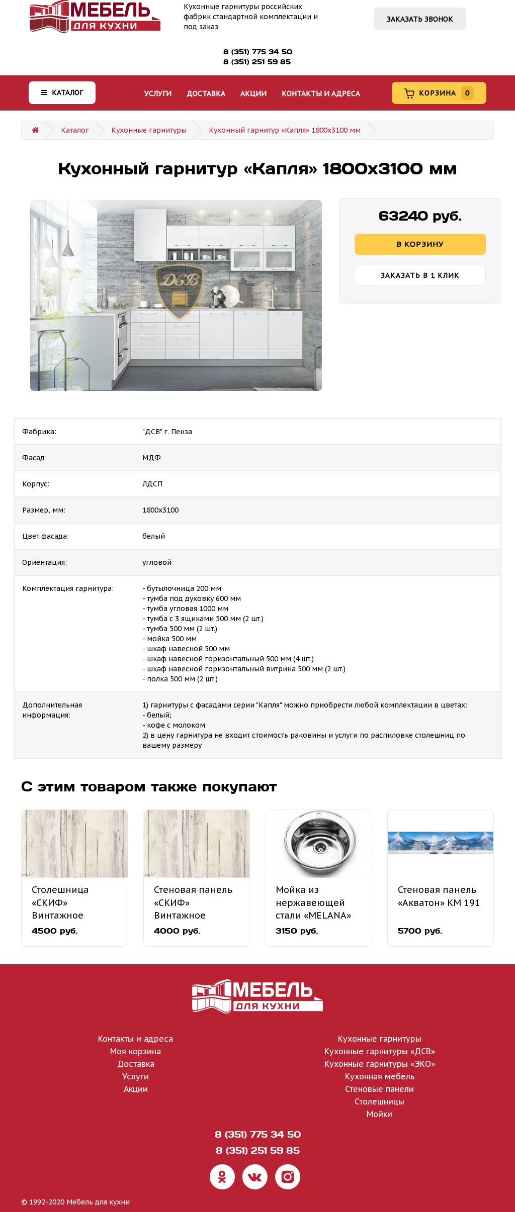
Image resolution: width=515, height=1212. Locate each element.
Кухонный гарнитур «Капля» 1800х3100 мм (285, 130)
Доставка (206, 93)
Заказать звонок (420, 19)
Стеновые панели (379, 1089)
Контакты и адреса (321, 93)
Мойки (379, 1114)
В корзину (420, 244)
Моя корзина (135, 1051)
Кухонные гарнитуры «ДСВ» (379, 1051)
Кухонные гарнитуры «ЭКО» (379, 1064)
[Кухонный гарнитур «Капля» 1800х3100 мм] (176, 295)
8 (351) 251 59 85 (257, 61)
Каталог (66, 92)
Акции (253, 93)
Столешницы (379, 1101)
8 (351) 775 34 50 (257, 51)
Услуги (157, 93)
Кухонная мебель (379, 1076)
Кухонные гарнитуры (149, 130)
